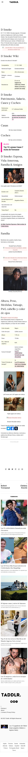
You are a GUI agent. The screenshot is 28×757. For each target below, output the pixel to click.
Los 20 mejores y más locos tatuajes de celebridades (20, 364)
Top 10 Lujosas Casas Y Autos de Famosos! (13, 148)
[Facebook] (6, 469)
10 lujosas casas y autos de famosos (13, 603)
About (2, 710)
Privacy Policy (11, 712)
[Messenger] (9, 469)
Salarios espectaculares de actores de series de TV (19, 117)
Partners (3, 708)
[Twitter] (12, 469)
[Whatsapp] (19, 469)
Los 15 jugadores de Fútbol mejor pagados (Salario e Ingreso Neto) (18, 728)
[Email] (22, 469)
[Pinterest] (15, 469)
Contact (3, 712)
